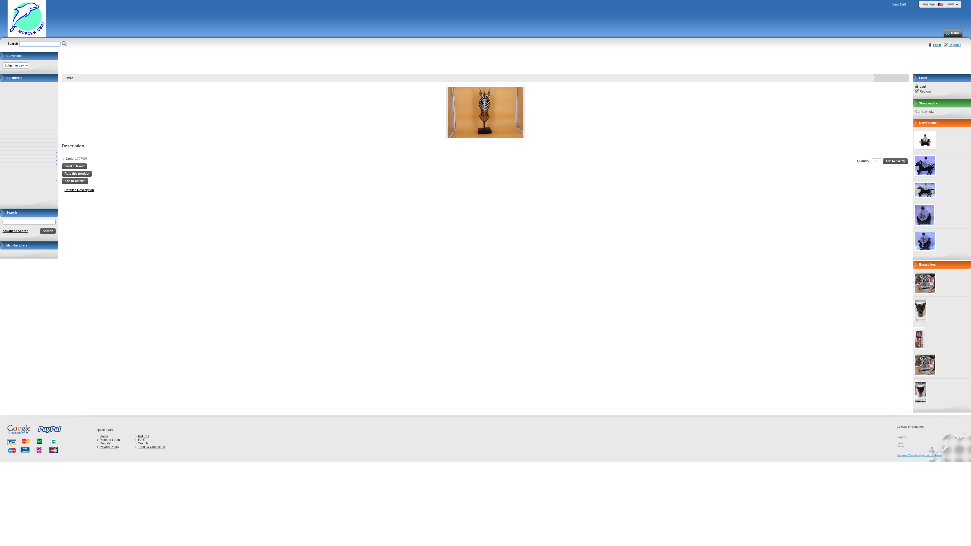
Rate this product (76, 173)
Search (143, 443)
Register (954, 45)
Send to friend (74, 166)
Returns (143, 436)
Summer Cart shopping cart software (919, 455)
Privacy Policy (109, 447)
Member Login (110, 440)
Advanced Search (15, 231)
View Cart (899, 4)
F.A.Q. (142, 440)
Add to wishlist (74, 181)
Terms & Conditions (151, 447)
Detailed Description (79, 190)
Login (937, 45)
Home (955, 33)
